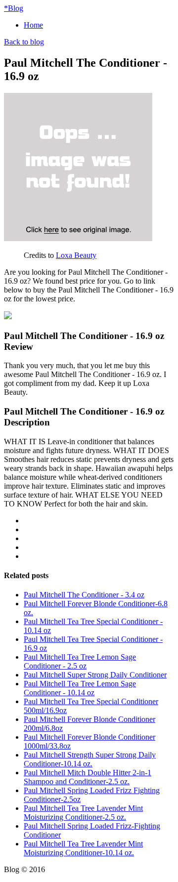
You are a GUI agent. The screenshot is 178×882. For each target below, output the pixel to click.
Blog (13, 8)
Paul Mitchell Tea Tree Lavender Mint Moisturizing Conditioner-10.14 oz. (83, 848)
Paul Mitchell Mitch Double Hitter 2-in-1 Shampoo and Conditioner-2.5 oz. (87, 777)
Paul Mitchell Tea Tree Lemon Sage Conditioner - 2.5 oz (80, 661)
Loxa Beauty (76, 255)
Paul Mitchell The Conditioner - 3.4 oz (84, 594)
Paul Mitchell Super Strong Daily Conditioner (95, 675)
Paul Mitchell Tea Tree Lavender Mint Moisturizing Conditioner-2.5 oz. (83, 812)
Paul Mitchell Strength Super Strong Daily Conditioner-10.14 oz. (90, 759)
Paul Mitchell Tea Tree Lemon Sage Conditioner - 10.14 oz (80, 688)
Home (33, 25)
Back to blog (24, 42)
